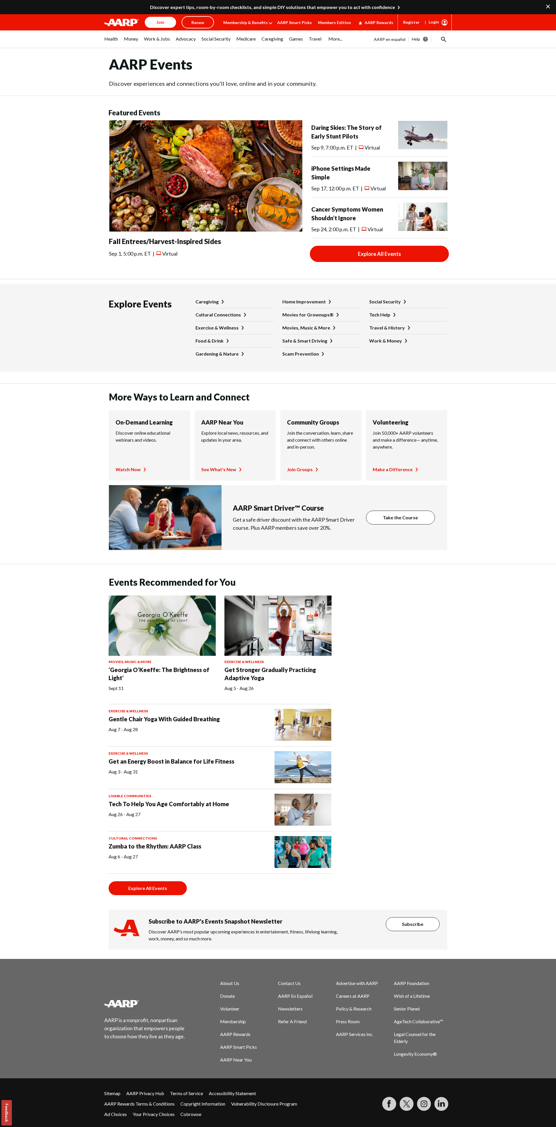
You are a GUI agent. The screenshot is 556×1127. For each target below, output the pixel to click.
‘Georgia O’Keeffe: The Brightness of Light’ (159, 673)
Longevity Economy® (415, 1054)
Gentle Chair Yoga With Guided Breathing (164, 718)
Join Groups (300, 469)
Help (416, 39)
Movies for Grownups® (308, 314)
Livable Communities (130, 796)
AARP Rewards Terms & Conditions (139, 1103)
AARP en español (389, 39)
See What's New (218, 469)
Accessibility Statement (232, 1093)
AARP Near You (222, 422)
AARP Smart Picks (294, 22)
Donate (227, 996)
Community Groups (313, 422)
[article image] (205, 229)
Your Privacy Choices (154, 1114)
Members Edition (334, 22)
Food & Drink (209, 340)
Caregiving (207, 301)
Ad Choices (115, 1114)
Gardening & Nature (217, 353)
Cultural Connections (218, 314)
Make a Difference (393, 469)
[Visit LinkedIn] (441, 1104)
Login (434, 21)
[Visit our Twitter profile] (407, 1104)
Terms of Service (186, 1093)
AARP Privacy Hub (145, 1093)
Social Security (385, 301)
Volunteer (229, 1008)
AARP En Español (295, 996)
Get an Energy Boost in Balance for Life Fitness (171, 761)
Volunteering (390, 422)
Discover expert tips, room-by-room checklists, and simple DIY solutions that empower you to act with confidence (272, 7)
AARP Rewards (379, 22)
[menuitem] (111, 42)
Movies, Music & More (306, 327)
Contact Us (289, 983)
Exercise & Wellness (217, 327)
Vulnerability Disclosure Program (264, 1103)
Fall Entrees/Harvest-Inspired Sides (165, 241)
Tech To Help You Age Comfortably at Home (169, 803)
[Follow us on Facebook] (389, 1104)
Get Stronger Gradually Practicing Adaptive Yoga (270, 673)
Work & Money (385, 340)
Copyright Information (202, 1103)
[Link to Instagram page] (424, 1104)
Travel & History (387, 327)
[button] (443, 39)
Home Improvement (304, 301)
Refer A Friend (292, 1021)
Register (411, 22)
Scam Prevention (300, 353)
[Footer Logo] (144, 1003)
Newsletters (290, 1008)
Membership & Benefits (245, 22)
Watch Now (128, 469)
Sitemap (112, 1093)
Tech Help (379, 314)
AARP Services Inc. (354, 1034)
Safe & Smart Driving (304, 340)
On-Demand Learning (144, 422)
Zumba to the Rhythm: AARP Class (155, 846)
